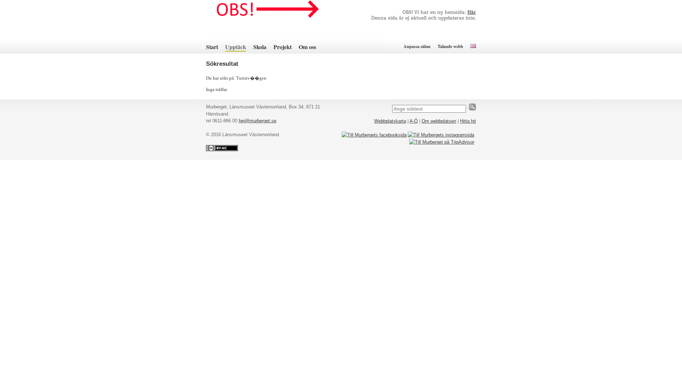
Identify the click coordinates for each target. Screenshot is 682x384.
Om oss (307, 47)
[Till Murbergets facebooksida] (374, 135)
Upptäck (235, 47)
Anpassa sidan (417, 46)
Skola (259, 47)
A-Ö (414, 121)
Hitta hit (468, 121)
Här (471, 12)
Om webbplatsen (439, 121)
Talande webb (450, 46)
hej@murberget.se (257, 120)
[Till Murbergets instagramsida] (441, 135)
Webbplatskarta (390, 121)
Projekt (283, 47)
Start (212, 47)
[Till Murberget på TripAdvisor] (441, 142)
